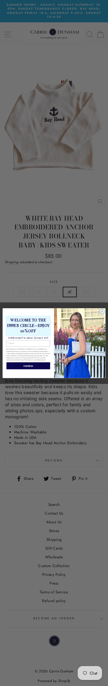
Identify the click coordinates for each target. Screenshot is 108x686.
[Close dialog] (102, 311)
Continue (28, 365)
